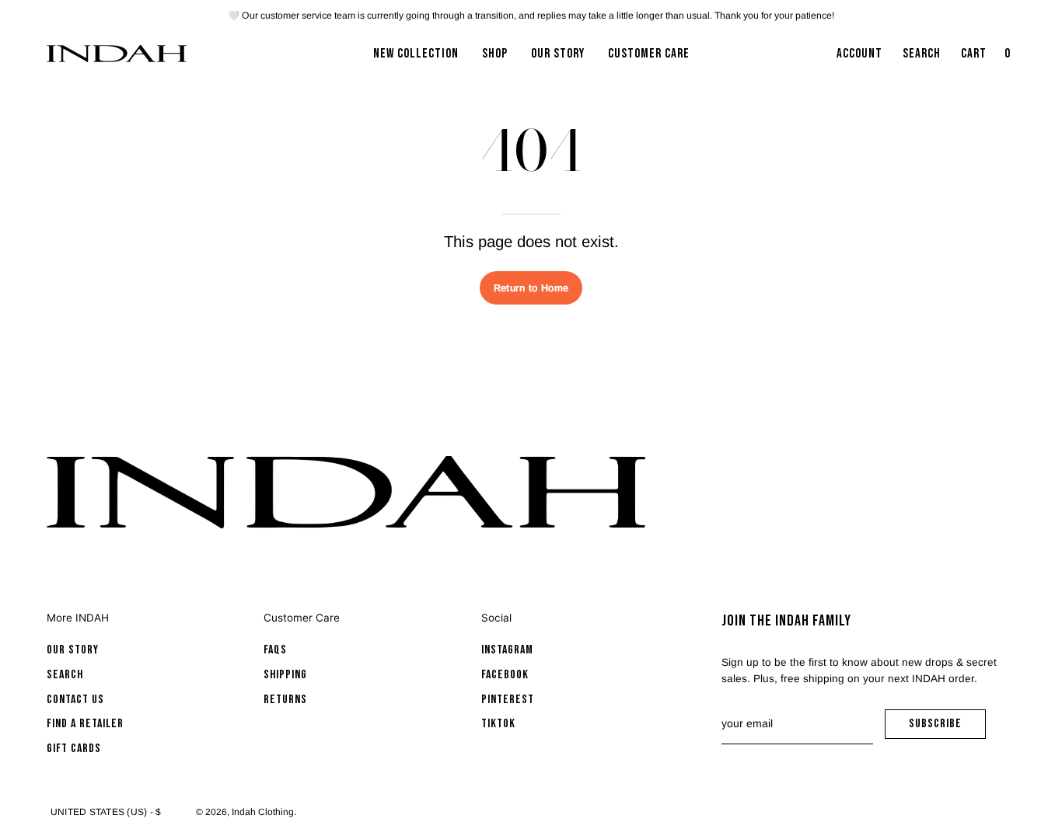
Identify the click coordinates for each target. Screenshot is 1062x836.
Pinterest (507, 699)
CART (987, 58)
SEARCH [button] (925, 58)
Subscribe (947, 727)
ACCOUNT (859, 58)
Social (496, 617)
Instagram (507, 650)
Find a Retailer (85, 723)
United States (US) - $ (106, 811)
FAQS (275, 650)
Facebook (505, 674)
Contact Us (75, 699)
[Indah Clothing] (117, 53)
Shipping (285, 674)
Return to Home (531, 288)
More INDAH (78, 617)
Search (65, 674)
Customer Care (302, 617)
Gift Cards (74, 748)
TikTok (498, 723)
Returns (285, 699)
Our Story (73, 650)
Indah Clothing (263, 811)
